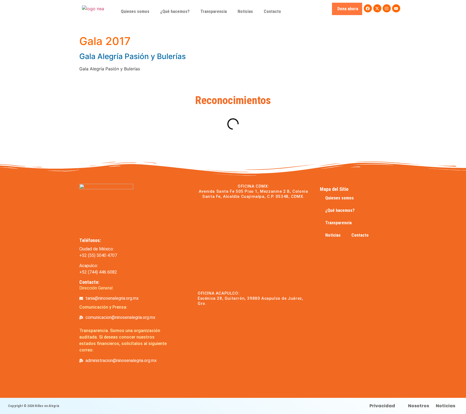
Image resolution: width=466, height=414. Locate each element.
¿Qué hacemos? (175, 11)
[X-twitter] (377, 8)
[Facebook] (368, 8)
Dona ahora (347, 8)
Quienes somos (135, 11)
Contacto (272, 11)
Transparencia (213, 11)
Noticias (245, 11)
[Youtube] (396, 8)
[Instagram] (387, 8)
